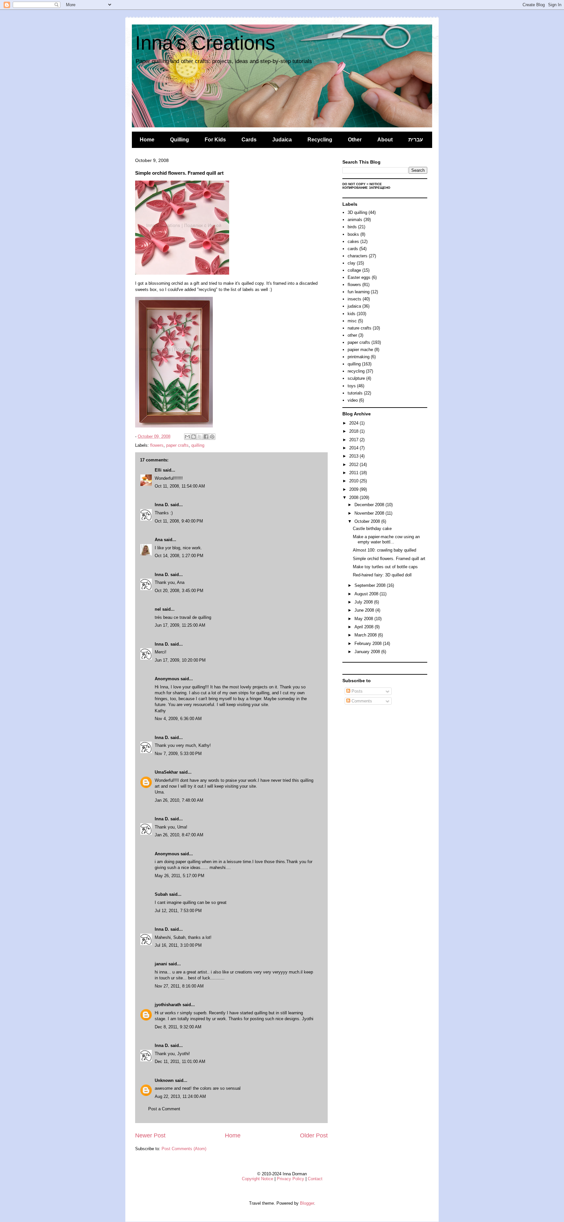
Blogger (307, 1203)
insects (354, 299)
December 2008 (369, 504)
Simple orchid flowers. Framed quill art (389, 558)
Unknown (164, 1080)
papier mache (360, 349)
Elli (158, 470)
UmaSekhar (166, 772)
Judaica (282, 139)
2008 (354, 497)
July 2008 (364, 602)
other (352, 335)
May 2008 (364, 618)
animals (355, 219)
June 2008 (364, 610)
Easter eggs (359, 277)
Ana (159, 539)
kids (351, 313)
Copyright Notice (257, 1178)
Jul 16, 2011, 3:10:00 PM (178, 945)
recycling (356, 371)
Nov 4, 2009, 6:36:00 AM (178, 718)
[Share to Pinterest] (212, 436)
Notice (375, 184)
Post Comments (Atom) (184, 1148)
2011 (354, 472)
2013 (354, 456)
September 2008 (370, 585)
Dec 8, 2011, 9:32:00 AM (178, 1026)
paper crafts (177, 445)
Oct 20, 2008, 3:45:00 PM (179, 590)
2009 (354, 489)
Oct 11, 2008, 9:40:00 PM (179, 521)
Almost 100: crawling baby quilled (384, 550)
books (353, 234)
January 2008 (367, 651)
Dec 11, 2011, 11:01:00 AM (180, 1061)
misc (352, 320)
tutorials (355, 393)
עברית (415, 139)
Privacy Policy (290, 1178)
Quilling (179, 139)
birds (352, 226)
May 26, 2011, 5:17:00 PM (179, 875)
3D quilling (357, 212)
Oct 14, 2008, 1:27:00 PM (179, 555)
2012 (354, 464)
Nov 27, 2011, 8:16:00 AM (179, 986)
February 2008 (368, 643)
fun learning (358, 291)
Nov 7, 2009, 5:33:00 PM (178, 753)
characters (358, 255)
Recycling (319, 139)
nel (158, 609)
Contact (315, 1178)
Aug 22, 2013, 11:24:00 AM (180, 1096)
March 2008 (366, 635)
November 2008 (369, 513)
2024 (354, 423)
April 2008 (364, 626)
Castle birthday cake (372, 528)
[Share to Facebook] (206, 436)
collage (354, 270)
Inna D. (162, 504)
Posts (356, 691)
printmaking (358, 356)
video (353, 400)
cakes (353, 241)
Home (147, 139)
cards (353, 248)
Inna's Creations (205, 43)
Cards (249, 139)
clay (351, 263)
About (385, 139)
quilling (197, 445)
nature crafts (359, 328)
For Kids (215, 139)
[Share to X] (199, 436)
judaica (354, 306)
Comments (361, 701)
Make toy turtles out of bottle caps (385, 566)
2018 (354, 431)
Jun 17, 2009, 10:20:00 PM (180, 660)
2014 (354, 447)
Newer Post (150, 1135)
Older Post (314, 1135)
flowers (157, 445)
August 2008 (367, 593)
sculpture (356, 378)
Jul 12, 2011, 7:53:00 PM (178, 910)
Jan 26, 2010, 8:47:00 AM (179, 834)
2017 (354, 439)
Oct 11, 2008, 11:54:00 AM (180, 486)
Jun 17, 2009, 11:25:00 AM (180, 625)
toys (352, 385)
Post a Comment (164, 1108)
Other (355, 139)
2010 (354, 480)
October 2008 (367, 521)
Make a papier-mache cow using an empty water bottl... (386, 539)
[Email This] (187, 436)
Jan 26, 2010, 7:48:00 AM (179, 800)
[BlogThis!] (193, 436)
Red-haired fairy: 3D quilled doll (382, 574)
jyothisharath (168, 1004)
